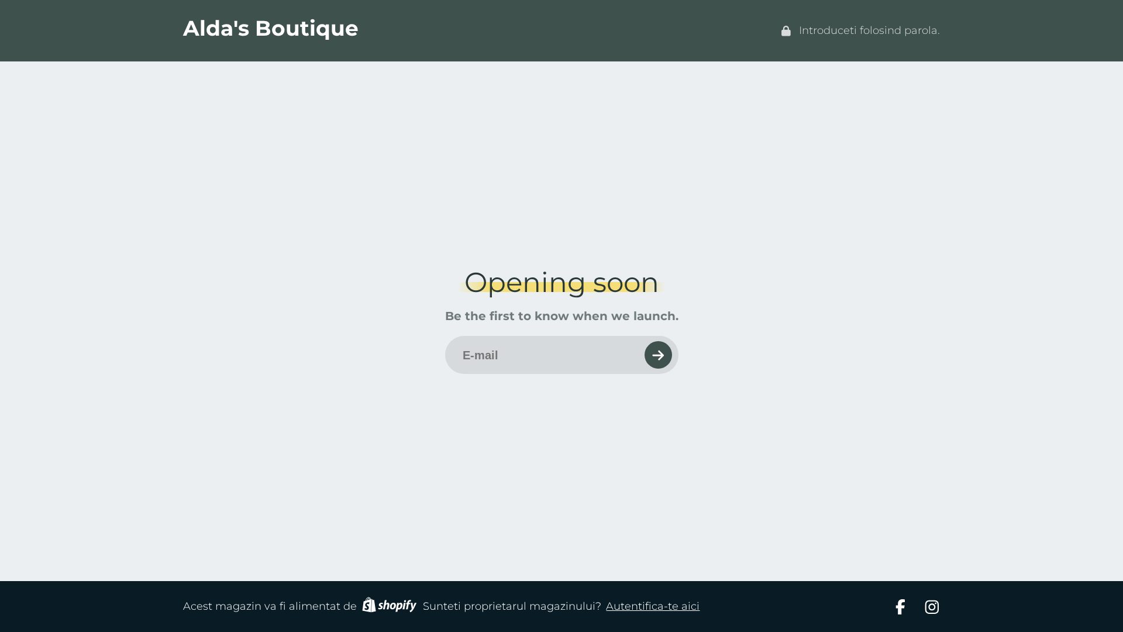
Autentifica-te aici (653, 606)
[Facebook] (900, 607)
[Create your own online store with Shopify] (389, 607)
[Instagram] (932, 607)
